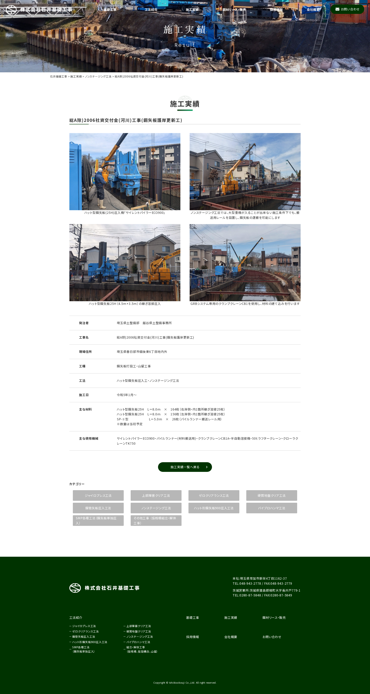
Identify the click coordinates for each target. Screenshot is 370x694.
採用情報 (276, 9)
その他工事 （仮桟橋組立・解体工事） (155, 520)
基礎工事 (109, 9)
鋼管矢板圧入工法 (98, 508)
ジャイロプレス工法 (98, 495)
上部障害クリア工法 (156, 495)
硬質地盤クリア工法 (272, 495)
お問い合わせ (350, 9)
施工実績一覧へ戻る (185, 467)
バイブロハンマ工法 (271, 508)
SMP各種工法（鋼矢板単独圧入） (96, 520)
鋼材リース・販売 (234, 9)
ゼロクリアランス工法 (214, 495)
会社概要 (313, 9)
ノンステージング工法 (156, 508)
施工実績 (192, 9)
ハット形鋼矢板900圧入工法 (214, 508)
